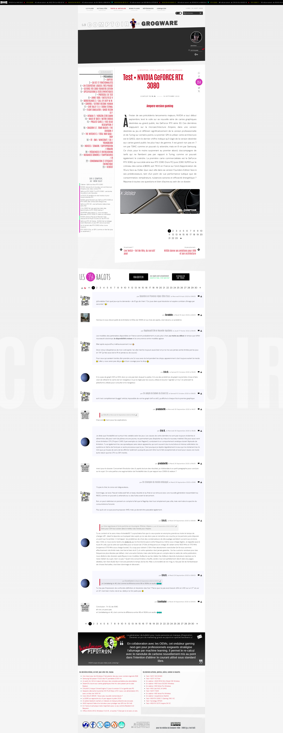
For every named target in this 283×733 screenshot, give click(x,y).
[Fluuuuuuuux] (114, 724)
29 (192, 287)
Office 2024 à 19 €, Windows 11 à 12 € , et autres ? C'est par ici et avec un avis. (110, 711)
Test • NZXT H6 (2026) (154, 676)
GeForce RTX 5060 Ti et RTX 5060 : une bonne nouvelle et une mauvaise (96, 192)
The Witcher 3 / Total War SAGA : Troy (99, 135)
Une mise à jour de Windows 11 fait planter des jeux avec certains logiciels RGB (110, 676)
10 (201, 230)
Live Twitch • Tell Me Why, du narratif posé (139, 252)
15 (184, 234)
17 (190, 234)
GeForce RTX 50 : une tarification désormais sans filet (95, 205)
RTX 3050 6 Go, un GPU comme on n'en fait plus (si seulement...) (96, 230)
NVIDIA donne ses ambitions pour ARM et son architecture (180, 252)
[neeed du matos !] (121, 724)
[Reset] (201, 13)
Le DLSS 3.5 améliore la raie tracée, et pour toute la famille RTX (94, 196)
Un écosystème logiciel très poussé (98, 85)
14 (180, 234)
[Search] (184, 13)
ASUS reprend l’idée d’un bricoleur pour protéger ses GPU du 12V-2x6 (107, 703)
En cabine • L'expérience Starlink (157, 696)
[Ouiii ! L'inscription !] (196, 37)
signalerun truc (180, 277)
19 (198, 234)
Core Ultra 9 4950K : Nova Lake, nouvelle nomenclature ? (103, 696)
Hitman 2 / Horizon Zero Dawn (100, 115)
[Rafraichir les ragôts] (85, 288)
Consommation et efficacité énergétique (101, 162)
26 (181, 287)
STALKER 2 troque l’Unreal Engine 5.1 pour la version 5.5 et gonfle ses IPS (108, 688)
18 (194, 234)
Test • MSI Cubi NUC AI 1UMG (156, 688)
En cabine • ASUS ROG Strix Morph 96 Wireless (163, 681)
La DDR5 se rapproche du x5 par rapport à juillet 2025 (102, 698)
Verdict (110, 166)
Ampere (110, 79)
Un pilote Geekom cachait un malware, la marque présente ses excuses (108, 701)
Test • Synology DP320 (154, 701)
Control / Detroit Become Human (99, 103)
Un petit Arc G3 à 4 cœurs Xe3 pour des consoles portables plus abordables (110, 681)
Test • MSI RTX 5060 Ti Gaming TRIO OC (160, 698)
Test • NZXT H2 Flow (153, 679)
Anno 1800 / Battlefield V (102, 97)
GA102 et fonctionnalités (102, 82)
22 (173, 238)
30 (196, 287)
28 (188, 287)
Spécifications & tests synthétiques (98, 91)
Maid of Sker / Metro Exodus (101, 118)
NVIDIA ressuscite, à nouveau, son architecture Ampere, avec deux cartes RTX (96, 188)
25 (178, 287)
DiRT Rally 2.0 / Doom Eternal (100, 106)
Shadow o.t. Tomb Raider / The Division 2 (100, 129)
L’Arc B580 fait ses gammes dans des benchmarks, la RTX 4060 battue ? (93, 209)
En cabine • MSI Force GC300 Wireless (160, 684)
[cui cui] (100, 724)
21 (169, 238)
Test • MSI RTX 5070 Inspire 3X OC (158, 703)
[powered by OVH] (85, 724)
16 (187, 234)
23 (176, 238)
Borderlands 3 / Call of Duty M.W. (98, 100)
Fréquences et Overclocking (101, 151)
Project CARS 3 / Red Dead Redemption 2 (102, 123)
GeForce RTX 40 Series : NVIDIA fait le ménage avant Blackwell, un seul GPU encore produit (96, 222)
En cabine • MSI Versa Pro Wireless (158, 693)
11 (169, 234)
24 (174, 287)
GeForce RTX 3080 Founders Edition (98, 88)
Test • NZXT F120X (152, 691)
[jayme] (93, 724)
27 (185, 287)
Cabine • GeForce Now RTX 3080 (91, 184)
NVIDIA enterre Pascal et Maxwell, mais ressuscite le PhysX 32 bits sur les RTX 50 (94, 217)
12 (173, 234)
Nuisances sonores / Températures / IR (98, 156)
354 (199, 82)
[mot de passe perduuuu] (196, 55)
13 (176, 234)
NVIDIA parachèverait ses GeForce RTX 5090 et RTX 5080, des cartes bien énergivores (96, 200)
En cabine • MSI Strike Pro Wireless (158, 686)
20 (201, 234)
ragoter (139, 277)
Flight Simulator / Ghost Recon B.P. (100, 111)
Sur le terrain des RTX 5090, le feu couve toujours (94, 226)
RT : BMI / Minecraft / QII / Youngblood (102, 141)
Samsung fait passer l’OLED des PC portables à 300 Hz (102, 679)
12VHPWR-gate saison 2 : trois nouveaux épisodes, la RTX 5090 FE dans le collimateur (95, 213)
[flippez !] (107, 724)
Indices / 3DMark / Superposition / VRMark (99, 147)
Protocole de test (105, 94)
